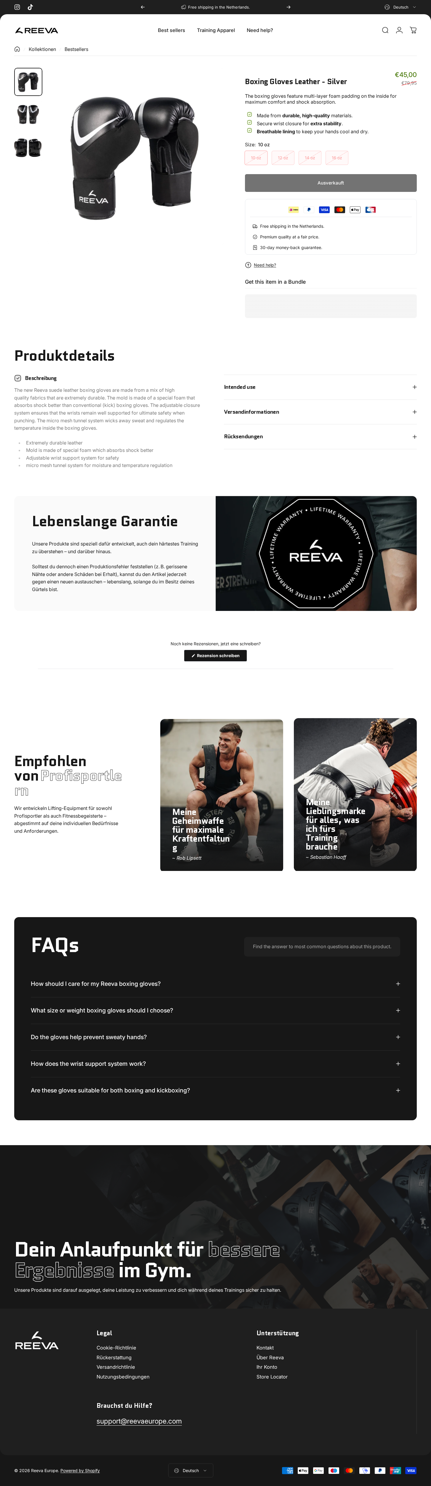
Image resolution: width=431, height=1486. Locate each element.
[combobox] (400, 7)
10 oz (256, 157)
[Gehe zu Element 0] (28, 82)
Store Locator (272, 1377)
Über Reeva (270, 1357)
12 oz (283, 157)
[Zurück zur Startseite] (17, 49)
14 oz (310, 157)
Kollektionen (42, 49)
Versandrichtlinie (116, 1367)
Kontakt (265, 1348)
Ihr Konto (267, 1367)
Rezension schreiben (221, 657)
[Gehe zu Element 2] (28, 115)
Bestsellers (76, 49)
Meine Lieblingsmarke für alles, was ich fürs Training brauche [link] (336, 824)
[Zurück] (142, 7)
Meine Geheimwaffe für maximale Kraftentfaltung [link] (201, 829)
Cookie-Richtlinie (116, 1348)
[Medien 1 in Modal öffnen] (136, 156)
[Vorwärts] (288, 7)
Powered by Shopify (80, 1470)
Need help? (265, 264)
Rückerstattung (114, 1357)
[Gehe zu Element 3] (28, 147)
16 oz (337, 157)
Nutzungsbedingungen (123, 1377)
